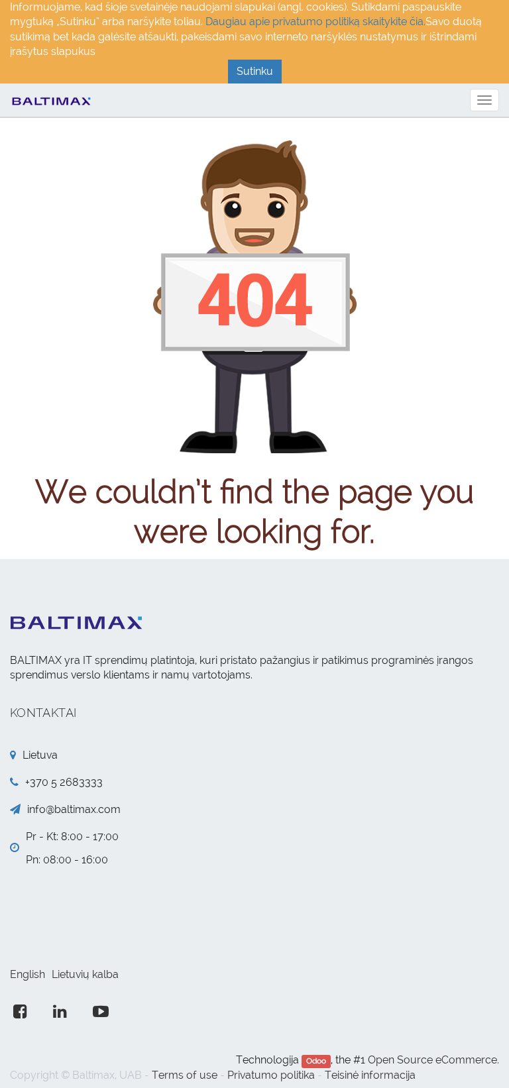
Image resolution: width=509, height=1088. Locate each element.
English (27, 974)
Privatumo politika (271, 1075)
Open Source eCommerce (432, 1060)
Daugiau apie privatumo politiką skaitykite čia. (315, 21)
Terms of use (184, 1075)
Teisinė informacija (370, 1075)
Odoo (316, 1060)
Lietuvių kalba (85, 974)
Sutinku (255, 71)
